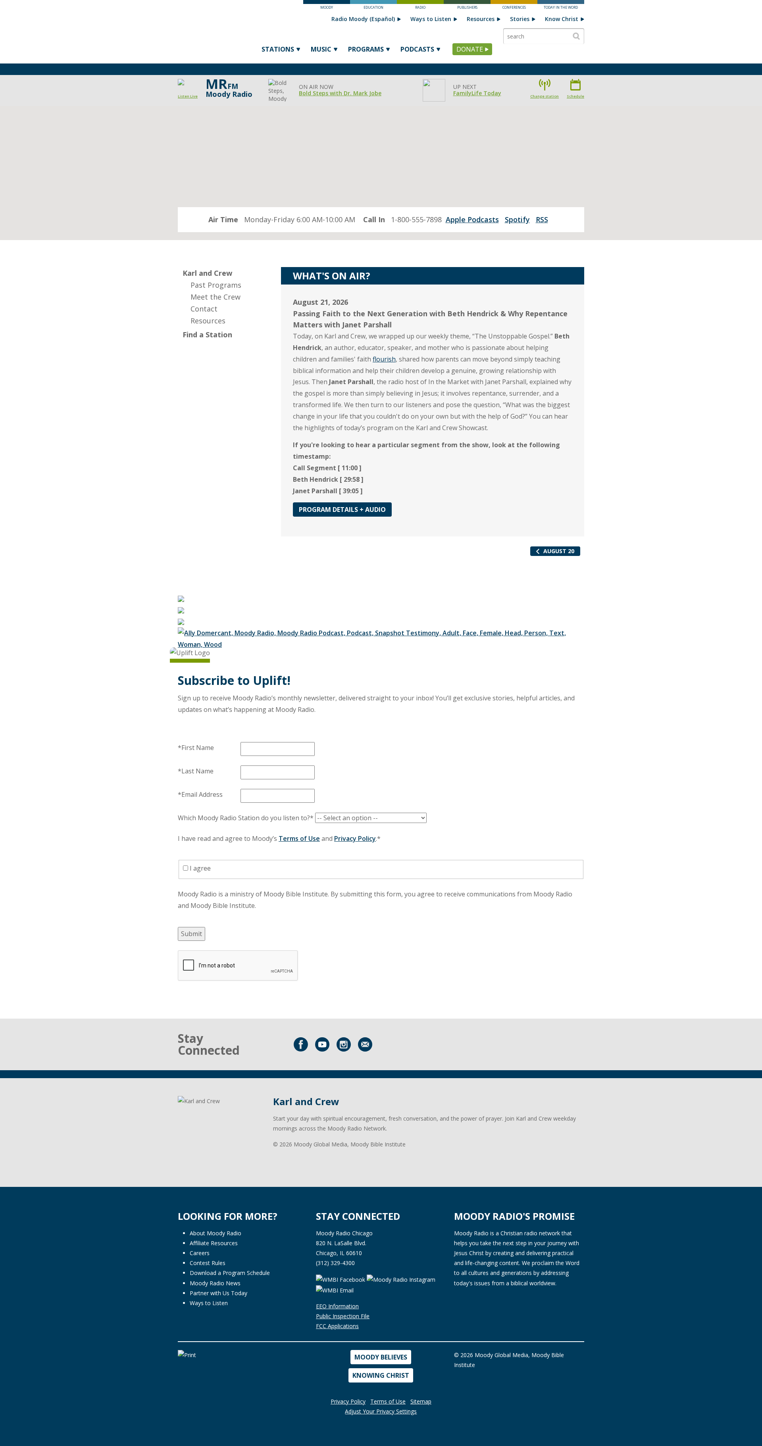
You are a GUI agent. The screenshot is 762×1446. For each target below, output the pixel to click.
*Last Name (196, 771)
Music (321, 49)
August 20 (558, 551)
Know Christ (561, 19)
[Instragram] (344, 1044)
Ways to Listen (430, 19)
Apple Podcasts (472, 219)
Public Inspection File (342, 1316)
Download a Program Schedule (230, 1273)
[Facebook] (301, 1044)
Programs (366, 49)
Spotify (517, 219)
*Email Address (200, 794)
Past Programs (215, 285)
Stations (278, 49)
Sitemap (420, 1401)
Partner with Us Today (218, 1293)
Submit (191, 933)
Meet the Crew (215, 297)
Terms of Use (299, 838)
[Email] (365, 1044)
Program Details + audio (342, 509)
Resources (481, 19)
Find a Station (207, 334)
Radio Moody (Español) (363, 19)
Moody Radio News (215, 1283)
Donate (469, 49)
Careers (200, 1253)
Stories (519, 19)
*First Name (196, 747)
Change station (544, 96)
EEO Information (337, 1306)
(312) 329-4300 (335, 1263)
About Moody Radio (215, 1233)
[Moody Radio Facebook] (340, 1279)
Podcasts (417, 49)
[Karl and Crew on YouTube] (322, 1044)
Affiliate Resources (214, 1243)
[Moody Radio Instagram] (402, 1279)
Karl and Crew (207, 273)
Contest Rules (207, 1263)
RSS (542, 219)
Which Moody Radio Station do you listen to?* (246, 817)
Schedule (575, 96)
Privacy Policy (355, 838)
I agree (199, 868)
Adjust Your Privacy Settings (381, 1411)
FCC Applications (337, 1326)
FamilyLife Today (477, 93)
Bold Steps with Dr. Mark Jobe (340, 93)
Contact (203, 308)
